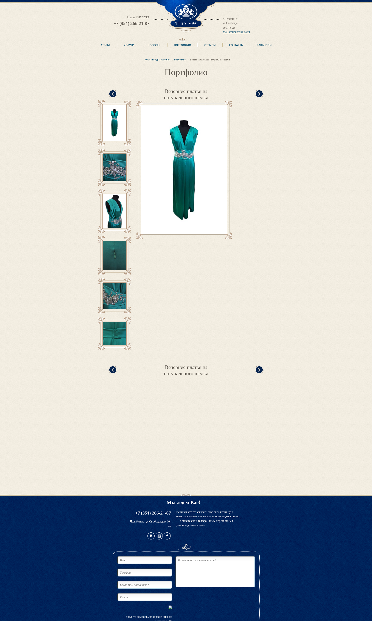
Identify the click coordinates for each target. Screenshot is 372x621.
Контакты (236, 45)
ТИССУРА (186, 2)
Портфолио (182, 45)
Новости (154, 45)
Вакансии (264, 45)
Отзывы (210, 45)
